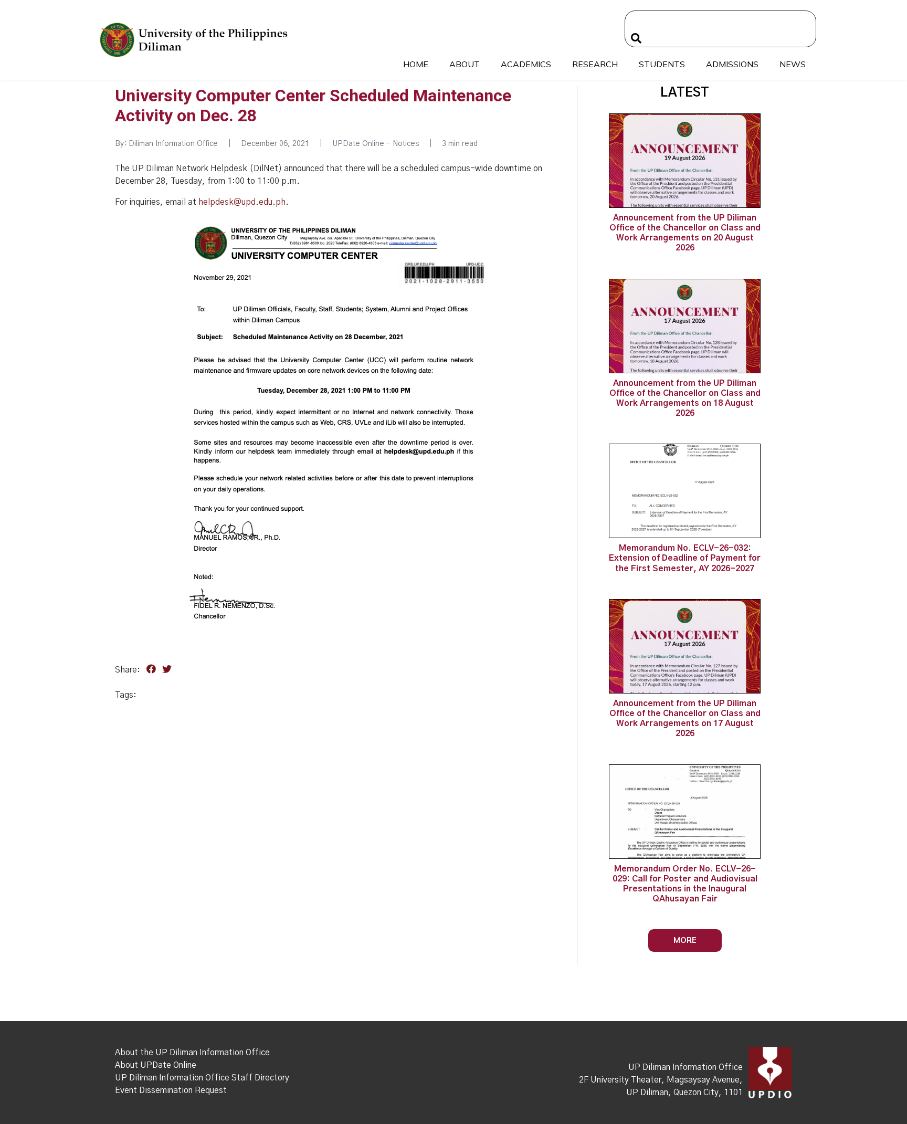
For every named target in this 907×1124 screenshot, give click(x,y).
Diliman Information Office (173, 144)
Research (595, 64)
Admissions (732, 64)
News (792, 64)
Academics (526, 64)
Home (415, 64)
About (464, 64)
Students (662, 64)
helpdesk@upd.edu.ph (242, 202)
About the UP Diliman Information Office (192, 1052)
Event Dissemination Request (171, 1090)
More (685, 940)
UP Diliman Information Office (685, 1067)
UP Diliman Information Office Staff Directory (202, 1078)
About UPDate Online (155, 1065)
